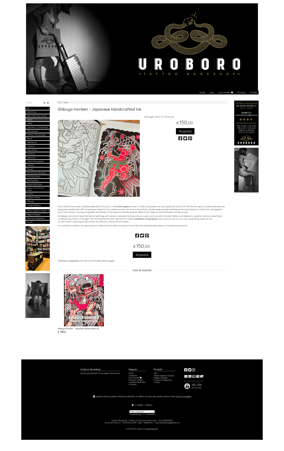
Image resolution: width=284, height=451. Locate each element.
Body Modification (34, 184)
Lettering (31, 154)
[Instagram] (193, 370)
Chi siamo (241, 92)
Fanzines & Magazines (36, 218)
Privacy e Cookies (136, 380)
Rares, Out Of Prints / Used (36, 189)
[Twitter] (189, 370)
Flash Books (32, 150)
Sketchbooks (32, 131)
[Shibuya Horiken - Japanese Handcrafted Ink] (99, 161)
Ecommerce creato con (142, 429)
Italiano (149, 405)
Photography (32, 180)
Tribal (29, 123)
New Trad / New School (36, 116)
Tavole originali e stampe (37, 211)
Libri (59, 102)
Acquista (185, 131)
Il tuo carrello (224, 92)
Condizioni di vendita (137, 382)
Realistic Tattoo (33, 198)
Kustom (30, 169)
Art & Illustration (33, 176)
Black (29, 139)
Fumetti (30, 222)
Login (211, 92)
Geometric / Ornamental (37, 127)
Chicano (30, 146)
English (140, 405)
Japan (65, 102)
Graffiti (30, 194)
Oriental (30, 165)
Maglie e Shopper (34, 214)
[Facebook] (185, 370)
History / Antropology (36, 135)
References (32, 142)
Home (202, 92)
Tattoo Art (31, 158)
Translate (150, 414)
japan (111, 261)
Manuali (30, 201)
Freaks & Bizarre (34, 205)
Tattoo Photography (35, 161)
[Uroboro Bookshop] (142, 48)
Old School (31, 112)
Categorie (133, 375)
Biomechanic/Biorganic (37, 173)
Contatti (253, 92)
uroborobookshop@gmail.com (167, 423)
